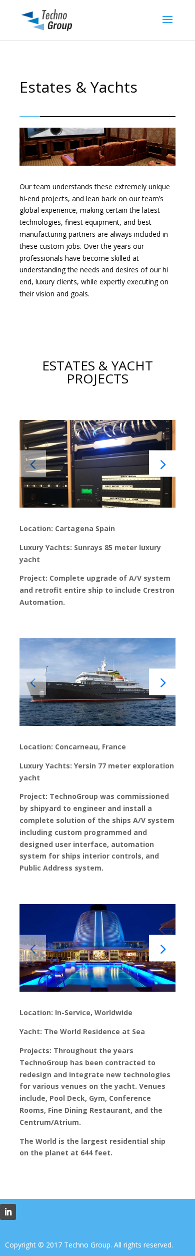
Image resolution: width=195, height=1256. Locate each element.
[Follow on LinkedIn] (8, 1212)
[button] (162, 464)
